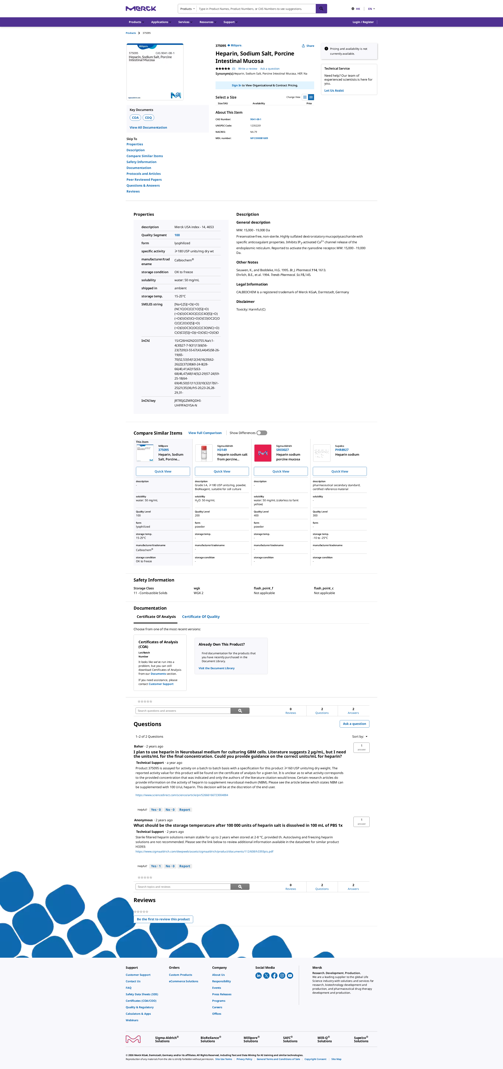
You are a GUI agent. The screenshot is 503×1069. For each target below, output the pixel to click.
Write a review (247, 68)
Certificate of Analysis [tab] (156, 616)
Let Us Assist (334, 90)
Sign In (236, 85)
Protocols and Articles (144, 173)
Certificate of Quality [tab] (201, 616)
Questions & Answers (143, 185)
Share (310, 46)
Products (131, 33)
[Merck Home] (141, 8)
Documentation (139, 168)
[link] (145, 701)
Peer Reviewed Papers (144, 179)
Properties (135, 144)
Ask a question (270, 68)
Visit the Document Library (216, 668)
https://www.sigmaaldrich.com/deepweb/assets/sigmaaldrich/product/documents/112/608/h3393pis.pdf (204, 851)
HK (358, 9)
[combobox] (252, 8)
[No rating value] (224, 69)
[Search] (321, 8)
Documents (158, 673)
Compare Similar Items (145, 156)
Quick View (163, 471)
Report (184, 809)
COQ (148, 117)
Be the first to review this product (165, 920)
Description (136, 150)
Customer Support (161, 684)
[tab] (134, 33)
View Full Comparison (205, 433)
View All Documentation (148, 127)
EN (370, 9)
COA (135, 117)
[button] (363, 22)
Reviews (133, 191)
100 (177, 235)
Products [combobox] (186, 9)
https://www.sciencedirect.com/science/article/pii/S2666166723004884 (182, 795)
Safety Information (141, 162)
